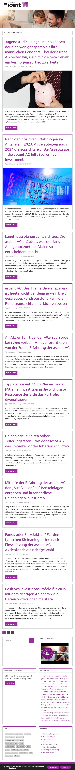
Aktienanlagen (19, 734)
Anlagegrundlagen (10, 746)
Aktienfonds (27, 734)
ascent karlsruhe (23, 752)
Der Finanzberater (25, 164)
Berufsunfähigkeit (49, 737)
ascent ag (14, 749)
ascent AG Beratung (24, 749)
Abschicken (10, 683)
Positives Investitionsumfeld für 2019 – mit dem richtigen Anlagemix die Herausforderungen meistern (37, 594)
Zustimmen (53, 767)
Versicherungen (48, 752)
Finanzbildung (48, 739)
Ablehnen (65, 767)
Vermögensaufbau (49, 747)
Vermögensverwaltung (51, 750)
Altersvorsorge (20, 740)
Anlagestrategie (20, 746)
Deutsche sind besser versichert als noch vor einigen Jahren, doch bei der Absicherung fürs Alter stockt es (54, 686)
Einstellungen (12, 768)
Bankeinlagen (9, 755)
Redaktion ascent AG (27, 67)
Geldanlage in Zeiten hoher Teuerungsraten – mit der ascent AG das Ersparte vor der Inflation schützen (37, 441)
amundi (21, 743)
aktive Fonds (20, 737)
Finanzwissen (47, 742)
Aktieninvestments (10, 737)
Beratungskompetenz (50, 734)
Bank (31, 752)
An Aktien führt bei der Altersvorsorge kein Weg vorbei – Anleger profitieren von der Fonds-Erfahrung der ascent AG (37, 342)
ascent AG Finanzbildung (11, 752)
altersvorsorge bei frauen (11, 743)
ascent (7, 749)
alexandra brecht (10, 740)
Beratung (17, 755)
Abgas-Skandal (9, 734)
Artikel (28, 746)
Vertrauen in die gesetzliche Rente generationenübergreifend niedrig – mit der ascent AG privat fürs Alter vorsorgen (55, 678)
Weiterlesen (10, 127)
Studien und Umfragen (51, 744)
